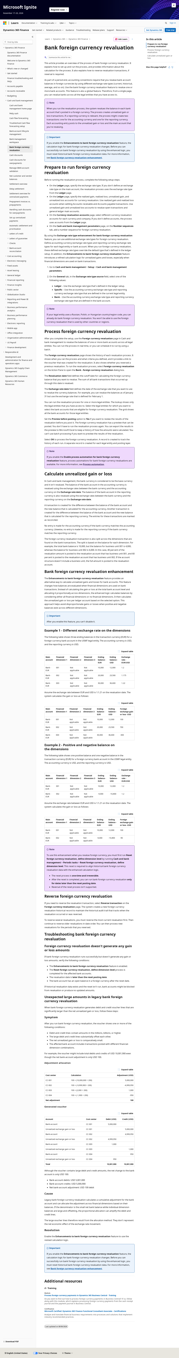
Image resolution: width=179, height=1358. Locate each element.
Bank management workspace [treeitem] (17, 141)
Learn (47, 39)
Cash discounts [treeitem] (16, 155)
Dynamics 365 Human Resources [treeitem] (14, 383)
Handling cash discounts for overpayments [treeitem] (20, 211)
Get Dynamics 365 (154, 30)
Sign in (173, 23)
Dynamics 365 (59, 39)
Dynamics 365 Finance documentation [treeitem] (17, 54)
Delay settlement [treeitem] (16, 189)
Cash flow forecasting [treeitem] (18, 118)
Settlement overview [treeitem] (18, 184)
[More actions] (132, 39)
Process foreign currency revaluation (158, 51)
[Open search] (166, 23)
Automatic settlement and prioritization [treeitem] (20, 227)
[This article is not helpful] (172, 67)
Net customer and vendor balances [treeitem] (20, 177)
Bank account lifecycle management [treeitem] (19, 133)
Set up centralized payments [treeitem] (17, 219)
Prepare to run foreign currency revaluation (157, 45)
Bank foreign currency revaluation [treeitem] (19, 149)
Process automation (93, 464)
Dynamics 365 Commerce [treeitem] (16, 376)
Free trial (170, 30)
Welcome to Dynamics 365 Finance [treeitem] (18, 62)
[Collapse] (32, 37)
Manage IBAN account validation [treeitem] (19, 169)
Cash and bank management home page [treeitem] (20, 107)
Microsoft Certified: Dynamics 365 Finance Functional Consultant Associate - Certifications (85, 1311)
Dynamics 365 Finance (78, 39)
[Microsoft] (5, 23)
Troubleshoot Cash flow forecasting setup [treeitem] (19, 125)
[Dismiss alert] (174, 5)
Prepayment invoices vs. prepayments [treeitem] (20, 203)
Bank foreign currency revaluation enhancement (76, 157)
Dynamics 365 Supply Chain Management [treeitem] (17, 370)
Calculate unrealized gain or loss (159, 56)
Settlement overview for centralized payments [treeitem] (19, 195)
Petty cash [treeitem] (13, 113)
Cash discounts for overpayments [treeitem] (17, 161)
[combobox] (18, 42)
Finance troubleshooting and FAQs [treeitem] (20, 80)
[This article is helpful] (169, 67)
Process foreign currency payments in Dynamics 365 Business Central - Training (80, 1295)
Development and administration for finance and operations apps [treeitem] (18, 360)
